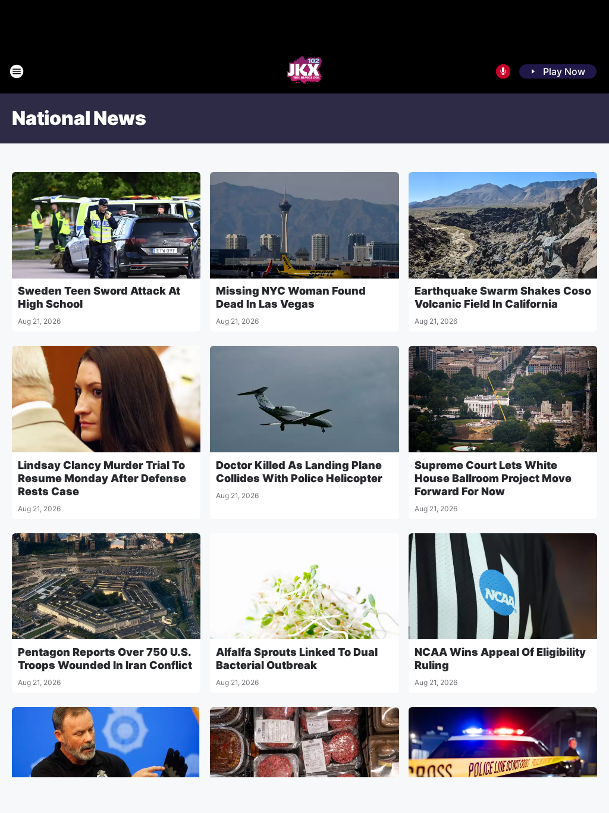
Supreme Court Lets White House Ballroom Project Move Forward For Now (493, 478)
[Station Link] (304, 71)
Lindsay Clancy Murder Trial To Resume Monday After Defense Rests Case (102, 478)
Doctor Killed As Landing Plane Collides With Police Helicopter (299, 471)
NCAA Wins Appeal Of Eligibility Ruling (500, 658)
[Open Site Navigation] (17, 71)
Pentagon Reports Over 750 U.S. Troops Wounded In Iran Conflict (105, 658)
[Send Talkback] (503, 71)
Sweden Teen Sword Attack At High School (99, 297)
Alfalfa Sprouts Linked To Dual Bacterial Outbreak (297, 658)
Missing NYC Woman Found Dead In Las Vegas (291, 297)
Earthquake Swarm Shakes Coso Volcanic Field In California (503, 297)
